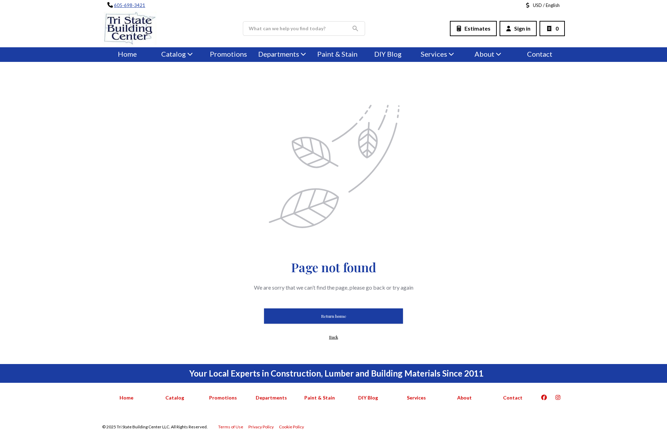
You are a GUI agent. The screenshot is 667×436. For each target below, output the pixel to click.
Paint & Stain (337, 54)
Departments (278, 54)
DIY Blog (388, 54)
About (484, 54)
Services (434, 54)
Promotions (228, 54)
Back (333, 337)
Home (127, 54)
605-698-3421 (129, 5)
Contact (539, 54)
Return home (333, 316)
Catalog (174, 398)
